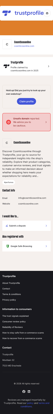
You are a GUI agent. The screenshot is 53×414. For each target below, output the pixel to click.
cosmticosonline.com (24, 46)
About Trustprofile (11, 283)
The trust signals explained (15, 316)
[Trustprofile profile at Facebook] (23, 391)
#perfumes (8, 182)
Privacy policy (9, 299)
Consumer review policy (14, 321)
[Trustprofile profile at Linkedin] (29, 391)
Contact (6, 288)
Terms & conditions (11, 294)
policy (30, 403)
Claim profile (26, 101)
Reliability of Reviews (12, 327)
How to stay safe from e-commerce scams (23, 332)
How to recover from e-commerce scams (22, 338)
